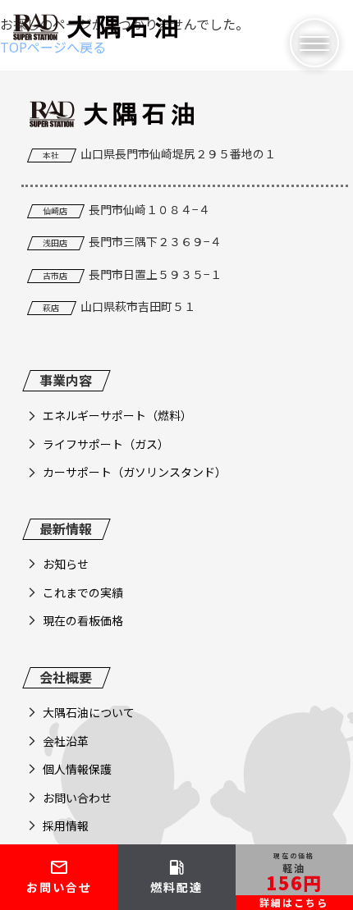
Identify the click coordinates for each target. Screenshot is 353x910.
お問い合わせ (77, 797)
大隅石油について (89, 712)
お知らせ (66, 564)
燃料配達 (176, 876)
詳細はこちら (293, 902)
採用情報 (66, 825)
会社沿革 (66, 741)
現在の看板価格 (83, 620)
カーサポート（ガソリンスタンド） (135, 472)
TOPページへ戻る (53, 47)
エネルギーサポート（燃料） (117, 415)
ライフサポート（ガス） (106, 444)
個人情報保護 (77, 769)
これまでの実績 (83, 592)
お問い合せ (59, 876)
